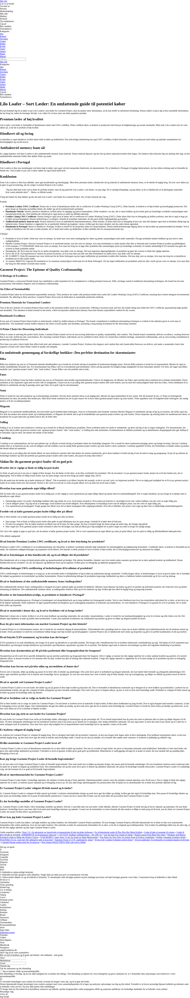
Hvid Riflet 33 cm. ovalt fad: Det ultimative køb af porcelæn (26, 840)
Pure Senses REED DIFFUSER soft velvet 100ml (63, 842)
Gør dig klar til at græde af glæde (118, 835)
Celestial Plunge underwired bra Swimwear (20, 842)
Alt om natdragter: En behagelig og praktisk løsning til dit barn (162, 840)
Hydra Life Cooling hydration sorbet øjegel (114, 840)
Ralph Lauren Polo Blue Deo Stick (150, 835)
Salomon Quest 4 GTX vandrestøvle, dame (74, 840)
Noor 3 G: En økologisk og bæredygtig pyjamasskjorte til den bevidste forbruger (57, 832)
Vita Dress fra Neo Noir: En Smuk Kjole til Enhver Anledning (127, 837)
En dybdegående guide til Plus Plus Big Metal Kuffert (118, 832)
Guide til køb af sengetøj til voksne (159, 832)
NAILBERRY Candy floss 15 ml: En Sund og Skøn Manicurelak (69, 837)
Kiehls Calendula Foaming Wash (170, 837)
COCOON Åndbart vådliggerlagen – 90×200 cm (80, 835)
